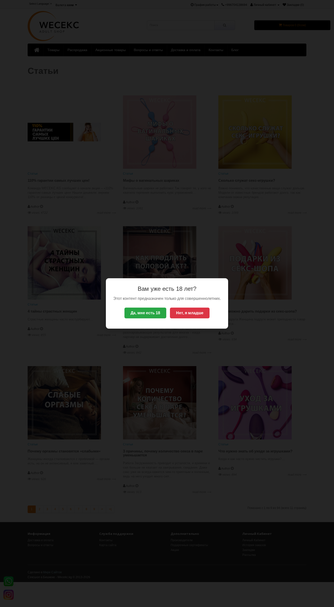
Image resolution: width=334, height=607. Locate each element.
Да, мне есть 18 (145, 313)
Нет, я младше (189, 313)
